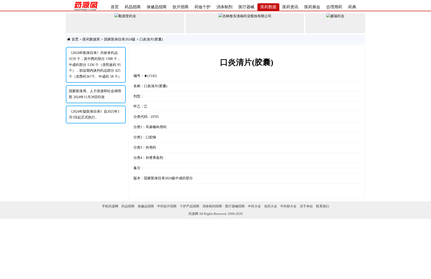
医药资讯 (290, 7)
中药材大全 (288, 206)
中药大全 (254, 206)
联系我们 (322, 206)
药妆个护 (203, 7)
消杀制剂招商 (212, 206)
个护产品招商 (189, 206)
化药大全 (270, 206)
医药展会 (312, 7)
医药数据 (268, 7)
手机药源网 (110, 206)
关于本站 (306, 206)
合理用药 (334, 7)
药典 (352, 7)
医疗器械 (246, 7)
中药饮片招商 (167, 206)
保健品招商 (157, 7)
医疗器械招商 (235, 206)
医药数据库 (91, 39)
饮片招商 (181, 7)
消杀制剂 (224, 7)
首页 (115, 7)
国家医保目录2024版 (119, 39)
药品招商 (133, 7)
